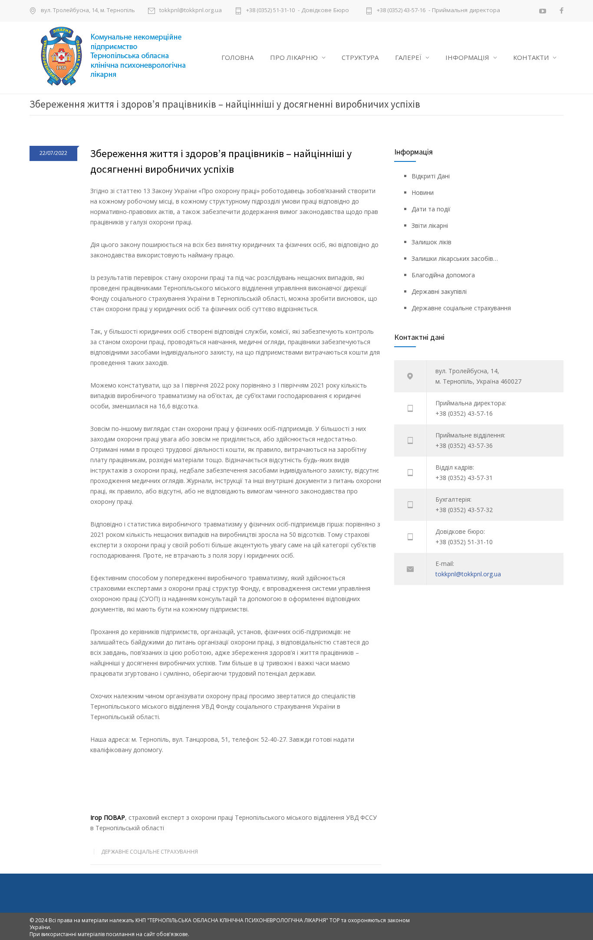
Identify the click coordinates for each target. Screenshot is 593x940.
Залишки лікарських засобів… (455, 258)
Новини (423, 192)
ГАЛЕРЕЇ (408, 57)
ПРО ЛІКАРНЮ (294, 57)
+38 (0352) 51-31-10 (270, 10)
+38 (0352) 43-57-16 (401, 10)
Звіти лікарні (430, 225)
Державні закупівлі (439, 291)
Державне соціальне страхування (149, 851)
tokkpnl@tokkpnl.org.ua (190, 10)
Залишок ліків (431, 242)
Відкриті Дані (431, 176)
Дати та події (431, 209)
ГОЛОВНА (237, 57)
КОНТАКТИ (531, 57)
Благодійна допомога (443, 275)
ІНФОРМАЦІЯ (467, 57)
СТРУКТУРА (360, 57)
